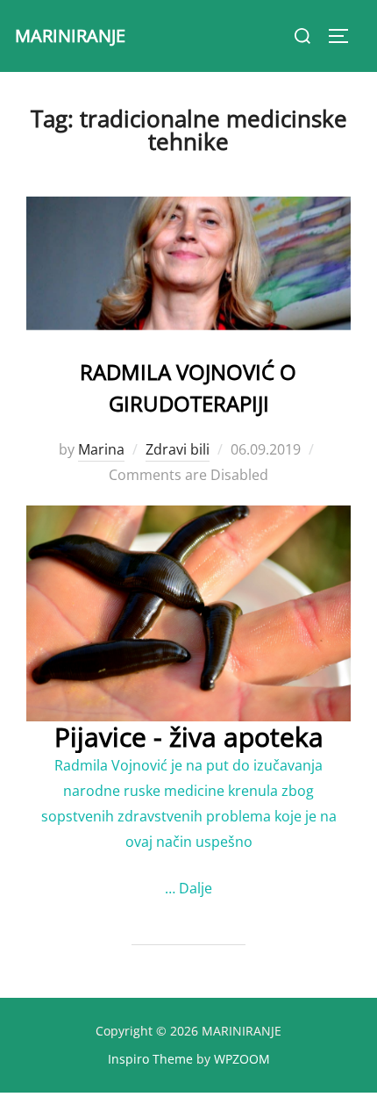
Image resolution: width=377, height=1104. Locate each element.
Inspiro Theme (150, 1058)
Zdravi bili (178, 449)
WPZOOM (242, 1058)
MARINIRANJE (70, 35)
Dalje (195, 888)
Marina (101, 449)
